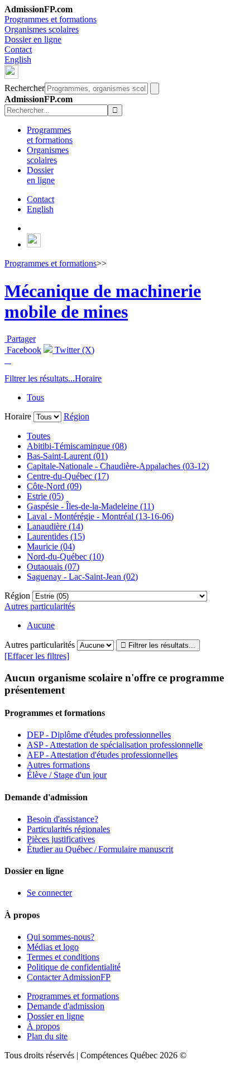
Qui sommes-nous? (60, 937)
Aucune (41, 625)
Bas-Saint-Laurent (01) (67, 456)
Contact (18, 49)
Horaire (88, 378)
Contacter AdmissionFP (69, 977)
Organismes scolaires (41, 29)
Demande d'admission (65, 1006)
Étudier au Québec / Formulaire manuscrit (100, 849)
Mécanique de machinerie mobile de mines (102, 301)
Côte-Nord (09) (54, 486)
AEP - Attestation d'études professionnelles (102, 755)
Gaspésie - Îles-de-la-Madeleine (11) (90, 506)
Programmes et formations (50, 19)
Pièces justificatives (61, 839)
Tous (35, 397)
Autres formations (58, 765)
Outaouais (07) (53, 566)
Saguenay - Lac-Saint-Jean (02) (82, 576)
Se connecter (49, 892)
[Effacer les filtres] (36, 656)
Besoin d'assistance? (62, 819)
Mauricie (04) (51, 546)
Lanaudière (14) (55, 526)
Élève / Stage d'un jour (67, 775)
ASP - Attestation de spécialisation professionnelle (115, 744)
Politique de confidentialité (74, 967)
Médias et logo (53, 947)
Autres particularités (39, 606)
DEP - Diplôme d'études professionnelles (99, 734)
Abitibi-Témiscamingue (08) (77, 446)
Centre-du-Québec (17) (68, 476)
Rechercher (24, 88)
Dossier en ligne (32, 39)
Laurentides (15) (56, 536)
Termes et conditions (63, 957)
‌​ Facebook (22, 350)
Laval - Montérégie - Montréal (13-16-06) (100, 516)
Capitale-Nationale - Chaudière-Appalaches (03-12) (118, 466)
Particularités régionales (68, 829)
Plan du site (47, 1036)
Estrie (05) (45, 496)
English (17, 59)
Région (76, 416)
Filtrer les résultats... (39, 378)
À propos (43, 1026)
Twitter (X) (73, 350)
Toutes (38, 436)
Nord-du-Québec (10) (65, 556)
